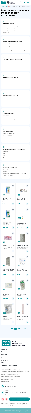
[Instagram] (2, 399)
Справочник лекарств (9, 365)
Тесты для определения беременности (12, 119)
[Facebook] (6, 399)
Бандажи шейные (7, 68)
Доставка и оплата (7, 379)
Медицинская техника (9, 23)
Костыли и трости (7, 169)
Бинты (4, 153)
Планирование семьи (8, 113)
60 (19, 329)
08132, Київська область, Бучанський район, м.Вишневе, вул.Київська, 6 (15, 393)
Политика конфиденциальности (10, 369)
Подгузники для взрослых (9, 133)
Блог (3, 357)
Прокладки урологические (9, 139)
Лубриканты (6, 117)
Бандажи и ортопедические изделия (12, 59)
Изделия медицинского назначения (12, 41)
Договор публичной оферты (9, 374)
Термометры (6, 32)
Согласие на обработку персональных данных (15, 371)
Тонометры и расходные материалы (12, 26)
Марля (4, 157)
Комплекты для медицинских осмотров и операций (15, 50)
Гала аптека (4, 6)
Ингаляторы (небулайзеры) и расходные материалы (15, 30)
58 (12, 329)
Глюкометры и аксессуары (9, 28)
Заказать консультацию (19, 399)
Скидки (4, 352)
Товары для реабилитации (10, 167)
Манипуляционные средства (10, 77)
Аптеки (4, 354)
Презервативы (6, 115)
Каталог (4, 349)
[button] (13, 186)
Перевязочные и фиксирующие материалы (14, 149)
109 (25, 329)
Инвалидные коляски (8, 175)
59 (15, 329)
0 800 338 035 (10, 387)
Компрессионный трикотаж (10, 95)
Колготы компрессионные (9, 97)
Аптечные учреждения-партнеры (11, 376)
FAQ (2, 363)
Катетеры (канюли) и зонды (9, 79)
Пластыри (5, 151)
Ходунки (5, 171)
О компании (5, 360)
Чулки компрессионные (8, 99)
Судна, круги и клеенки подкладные (11, 137)
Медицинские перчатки (8, 48)
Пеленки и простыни (8, 135)
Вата (4, 155)
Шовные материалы (8, 46)
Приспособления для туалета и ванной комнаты (14, 173)
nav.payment (5, 381)
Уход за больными (8, 131)
